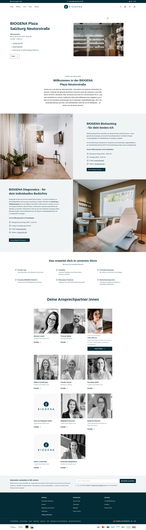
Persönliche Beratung (47, 501)
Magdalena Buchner (68, 421)
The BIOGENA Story (109, 501)
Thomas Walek (66, 336)
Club (24, 6)
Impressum (42, 521)
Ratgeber (75, 508)
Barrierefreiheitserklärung (75, 521)
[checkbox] (76, 485)
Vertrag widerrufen (47, 514)
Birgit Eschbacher (93, 421)
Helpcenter (44, 511)
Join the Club (76, 501)
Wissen (36, 6)
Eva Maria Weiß (93, 382)
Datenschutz (36, 521)
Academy (106, 504)
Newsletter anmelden (128, 481)
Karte (13, 56)
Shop (11, 6)
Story (30, 6)
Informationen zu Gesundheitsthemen (59, 521)
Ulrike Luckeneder (40, 461)
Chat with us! (92, 338)
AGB (88, 485)
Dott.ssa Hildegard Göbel (43, 421)
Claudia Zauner (66, 382)
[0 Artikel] (134, 6)
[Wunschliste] (129, 6)
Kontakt (44, 504)
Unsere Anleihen (23, 521)
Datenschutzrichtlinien (98, 485)
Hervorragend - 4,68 (17, 1)
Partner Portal (108, 508)
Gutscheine (76, 504)
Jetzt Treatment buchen (95, 169)
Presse (30, 521)
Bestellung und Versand (48, 508)
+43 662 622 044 (18, 43)
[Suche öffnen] (120, 6)
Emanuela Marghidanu (69, 461)
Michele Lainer (39, 336)
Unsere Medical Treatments (18, 240)
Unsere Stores (77, 511)
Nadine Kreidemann (41, 382)
